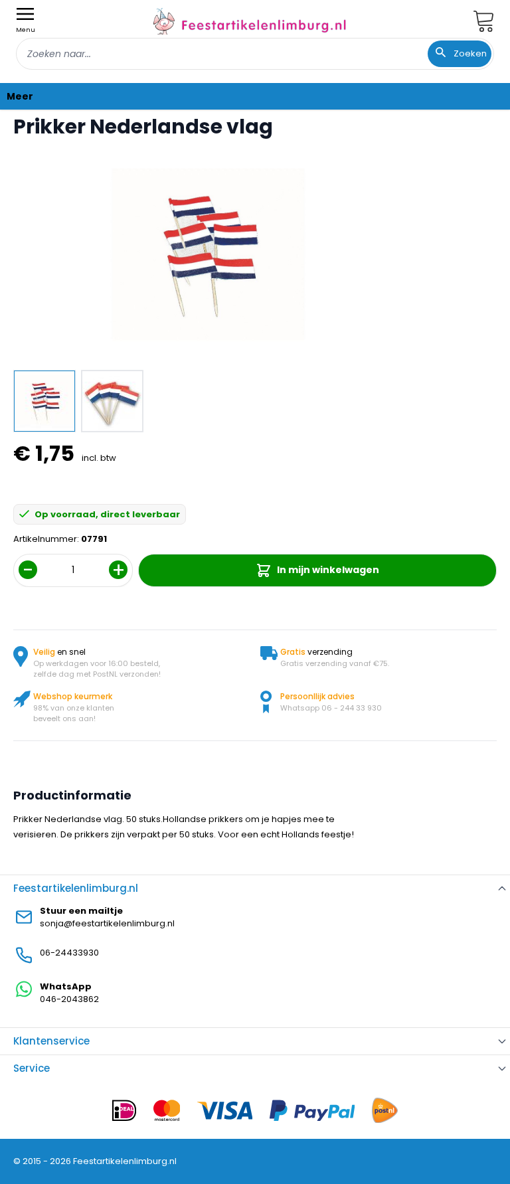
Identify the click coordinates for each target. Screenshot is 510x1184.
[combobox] (255, 54)
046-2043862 (69, 999)
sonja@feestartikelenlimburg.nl (107, 923)
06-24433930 (69, 952)
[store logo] (249, 21)
